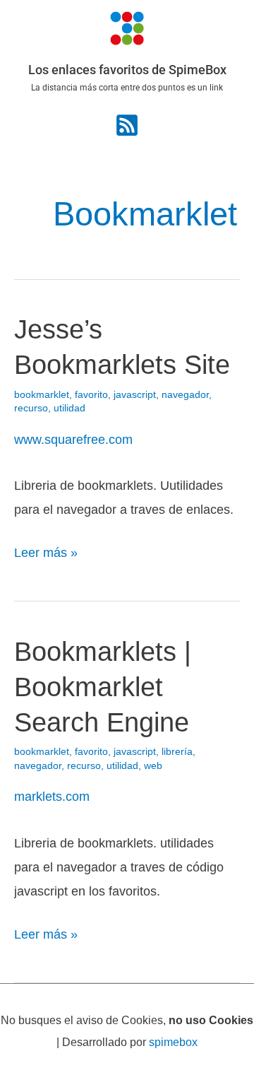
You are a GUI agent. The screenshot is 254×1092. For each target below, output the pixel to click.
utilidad (69, 408)
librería (177, 751)
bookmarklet (41, 394)
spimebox (173, 1041)
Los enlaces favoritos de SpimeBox (127, 69)
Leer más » (46, 550)
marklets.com (52, 796)
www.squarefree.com (73, 439)
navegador (185, 394)
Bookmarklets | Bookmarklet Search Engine (102, 686)
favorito (91, 394)
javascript (135, 394)
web (153, 766)
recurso (31, 408)
